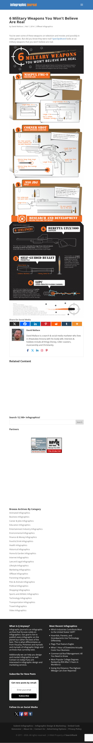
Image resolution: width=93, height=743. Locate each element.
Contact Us (39, 729)
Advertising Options (56, 729)
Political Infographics (18, 586)
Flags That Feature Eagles (62, 644)
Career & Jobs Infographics (21, 521)
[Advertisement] (46, 386)
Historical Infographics (19, 549)
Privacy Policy (74, 729)
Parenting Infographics (19, 577)
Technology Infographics (20, 598)
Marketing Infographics (19, 569)
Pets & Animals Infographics (22, 582)
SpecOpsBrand (59, 38)
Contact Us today (17, 659)
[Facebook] (25, 324)
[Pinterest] (46, 324)
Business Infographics (19, 517)
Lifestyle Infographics (19, 565)
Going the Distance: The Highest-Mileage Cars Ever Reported (66, 669)
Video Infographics (17, 610)
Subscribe (24, 696)
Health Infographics (18, 545)
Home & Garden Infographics (22, 553)
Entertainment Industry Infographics (26, 529)
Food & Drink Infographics (21, 541)
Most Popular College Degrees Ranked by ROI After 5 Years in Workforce (65, 662)
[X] (14, 324)
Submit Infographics (23, 725)
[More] (77, 324)
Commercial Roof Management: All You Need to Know (66, 654)
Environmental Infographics (22, 533)
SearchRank (71, 735)
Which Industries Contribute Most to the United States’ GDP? (66, 630)
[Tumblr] (67, 324)
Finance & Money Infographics (23, 537)
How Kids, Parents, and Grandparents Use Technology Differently (65, 638)
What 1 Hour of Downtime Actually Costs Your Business (66, 648)
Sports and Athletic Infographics (24, 594)
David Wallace (17, 26)
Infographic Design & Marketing (50, 725)
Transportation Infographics (22, 602)
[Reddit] (56, 324)
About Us (27, 729)
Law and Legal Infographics (21, 561)
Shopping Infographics (19, 590)
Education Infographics (19, 525)
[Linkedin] (35, 324)
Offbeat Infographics (44, 26)
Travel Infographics (18, 606)
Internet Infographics (19, 557)
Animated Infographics (19, 513)
